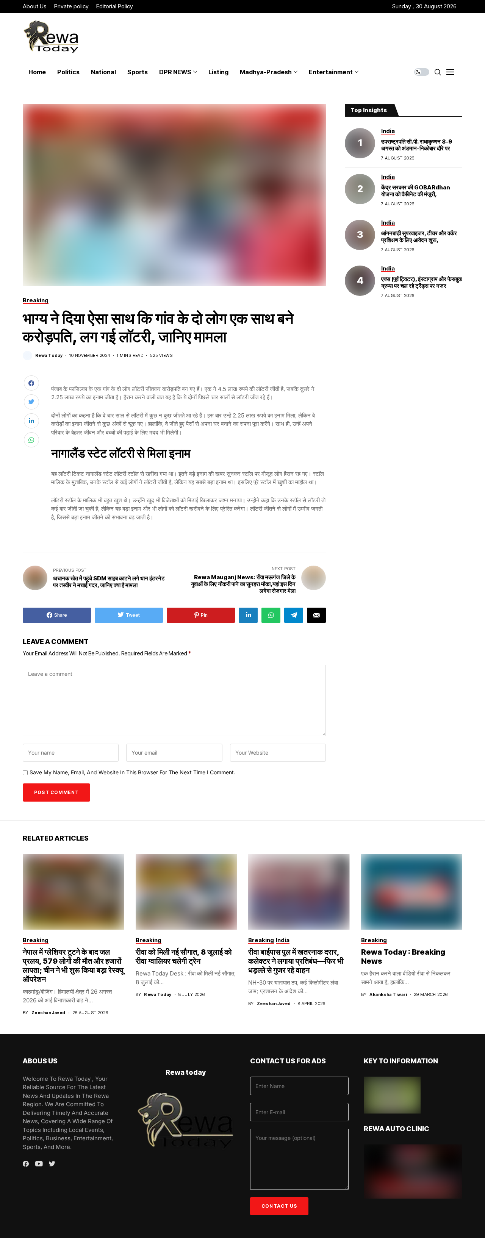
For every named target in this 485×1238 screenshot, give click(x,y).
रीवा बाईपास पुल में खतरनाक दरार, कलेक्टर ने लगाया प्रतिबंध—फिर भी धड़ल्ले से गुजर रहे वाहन (296, 961)
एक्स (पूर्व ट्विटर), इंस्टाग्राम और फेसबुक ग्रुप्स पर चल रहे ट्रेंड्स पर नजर (421, 282)
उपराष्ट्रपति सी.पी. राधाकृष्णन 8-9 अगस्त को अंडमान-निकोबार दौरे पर (416, 145)
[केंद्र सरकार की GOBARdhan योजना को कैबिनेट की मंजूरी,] (360, 189)
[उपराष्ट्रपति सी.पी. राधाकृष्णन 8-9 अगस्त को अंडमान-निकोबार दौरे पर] (360, 143)
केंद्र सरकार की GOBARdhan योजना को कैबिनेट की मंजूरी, (415, 191)
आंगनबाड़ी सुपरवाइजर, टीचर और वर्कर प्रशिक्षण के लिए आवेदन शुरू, (419, 237)
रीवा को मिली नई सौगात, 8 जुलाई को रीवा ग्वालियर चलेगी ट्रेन (184, 956)
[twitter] (52, 1164)
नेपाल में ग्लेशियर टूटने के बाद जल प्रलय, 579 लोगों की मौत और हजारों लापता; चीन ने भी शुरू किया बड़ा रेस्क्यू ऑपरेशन (73, 965)
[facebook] (26, 1164)
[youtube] (38, 1164)
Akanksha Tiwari (388, 994)
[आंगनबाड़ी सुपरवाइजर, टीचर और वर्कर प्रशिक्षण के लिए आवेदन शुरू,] (360, 235)
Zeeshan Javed (48, 1012)
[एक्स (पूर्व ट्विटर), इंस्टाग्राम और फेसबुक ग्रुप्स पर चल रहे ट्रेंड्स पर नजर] (360, 281)
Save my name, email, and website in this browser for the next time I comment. (132, 772)
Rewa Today (49, 355)
